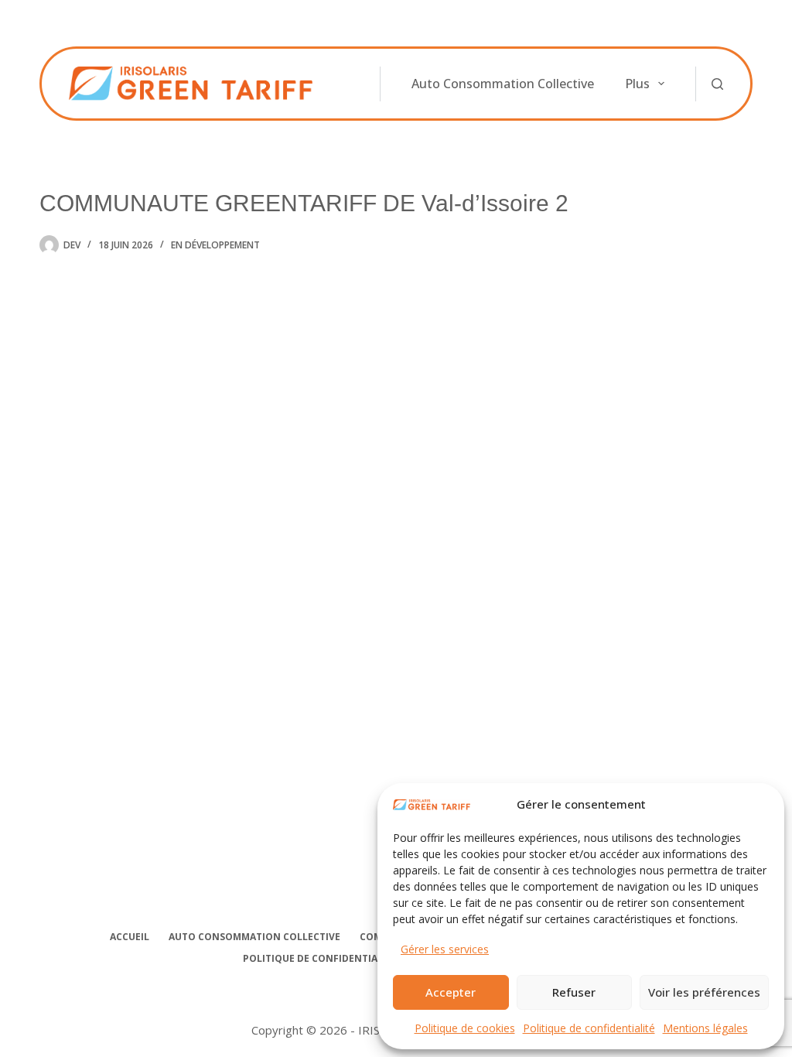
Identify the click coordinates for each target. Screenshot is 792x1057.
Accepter (450, 992)
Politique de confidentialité (589, 1028)
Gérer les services (445, 949)
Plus (637, 83)
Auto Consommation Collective (502, 83)
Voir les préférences (704, 992)
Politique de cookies (465, 1028)
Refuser (574, 992)
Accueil (129, 937)
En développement (215, 244)
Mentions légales (705, 1028)
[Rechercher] (717, 84)
